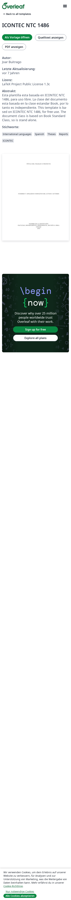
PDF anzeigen (14, 47)
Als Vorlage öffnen (17, 37)
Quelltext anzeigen (50, 37)
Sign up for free (35, 329)
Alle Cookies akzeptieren (20, 895)
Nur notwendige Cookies (20, 891)
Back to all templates (17, 14)
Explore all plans (35, 338)
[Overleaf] (13, 6)
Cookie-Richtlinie (13, 886)
